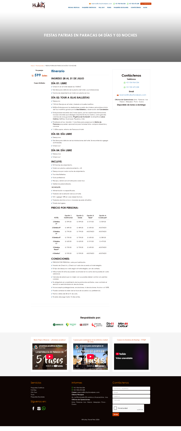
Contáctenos (136, 7)
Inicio (32, 65)
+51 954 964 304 (132, 82)
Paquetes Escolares (121, 7)
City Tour (34, 392)
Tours (109, 7)
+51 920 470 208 (132, 87)
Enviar (116, 414)
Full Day (102, 7)
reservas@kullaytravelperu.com (101, 3)
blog (145, 7)
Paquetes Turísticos (89, 7)
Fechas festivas (74, 7)
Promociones (40, 65)
